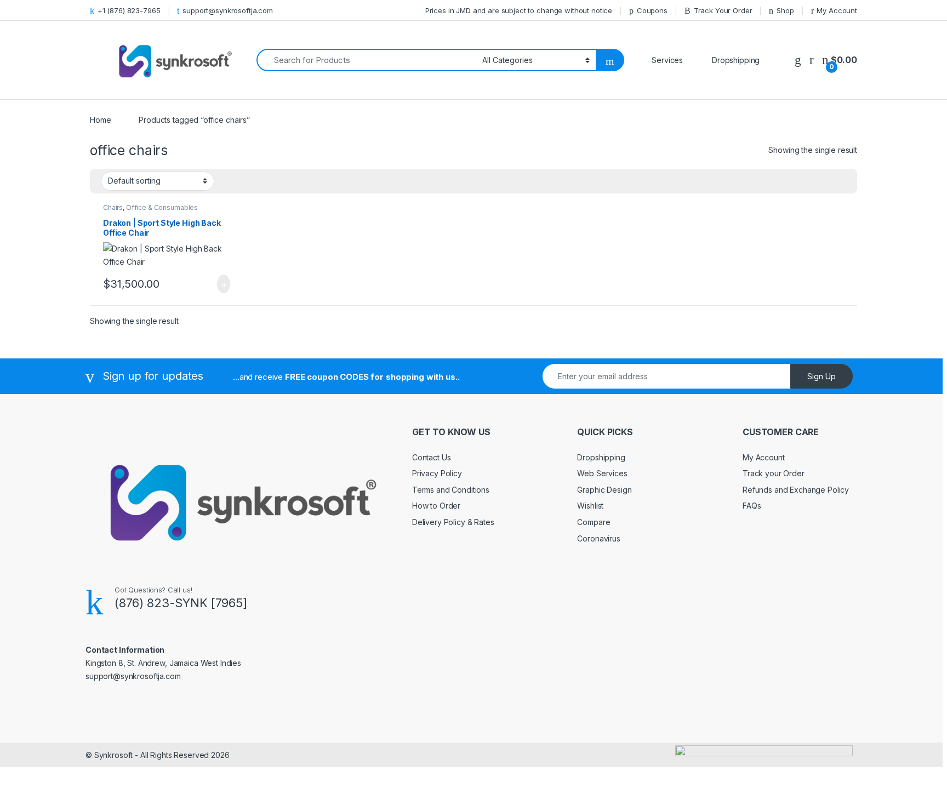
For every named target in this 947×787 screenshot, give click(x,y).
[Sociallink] (90, 699)
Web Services (602, 473)
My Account (837, 10)
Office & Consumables (162, 207)
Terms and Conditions (450, 489)
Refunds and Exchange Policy (796, 489)
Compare (593, 522)
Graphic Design (604, 489)
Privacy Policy (437, 473)
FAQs (752, 505)
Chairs (113, 207)
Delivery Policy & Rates (453, 522)
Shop (785, 10)
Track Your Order (723, 10)
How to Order (436, 505)
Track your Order (774, 473)
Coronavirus (598, 538)
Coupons (652, 10)
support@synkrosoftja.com (227, 10)
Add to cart (222, 284)
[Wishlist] (798, 60)
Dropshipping (601, 457)
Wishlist (590, 505)
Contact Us (431, 457)
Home (100, 119)
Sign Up (821, 376)
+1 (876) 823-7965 (129, 10)
